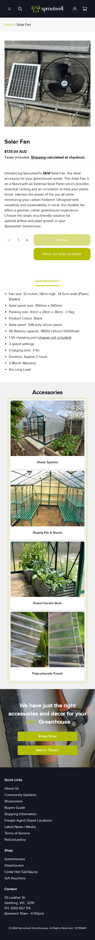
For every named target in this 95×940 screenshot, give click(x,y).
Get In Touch (47, 750)
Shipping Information (20, 814)
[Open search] (20, 9)
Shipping (38, 157)
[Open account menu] (75, 9)
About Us (11, 788)
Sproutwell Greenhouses (33, 928)
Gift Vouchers (14, 878)
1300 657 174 (20, 908)
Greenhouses (14, 859)
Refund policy (15, 839)
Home (9, 24)
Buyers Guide (14, 807)
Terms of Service (17, 833)
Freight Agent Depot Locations (28, 820)
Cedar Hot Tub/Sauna (20, 872)
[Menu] (9, 9)
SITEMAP (80, 928)
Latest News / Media (20, 827)
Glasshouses (14, 865)
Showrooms (13, 801)
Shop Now (47, 736)
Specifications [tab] (47, 281)
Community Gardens (20, 795)
